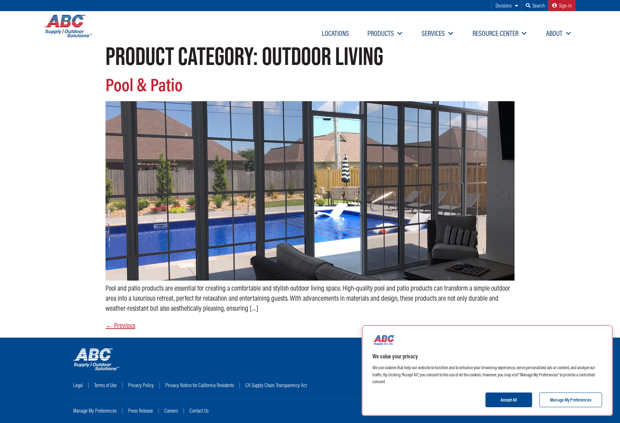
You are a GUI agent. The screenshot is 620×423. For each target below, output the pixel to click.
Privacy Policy (141, 385)
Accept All (509, 399)
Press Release (140, 410)
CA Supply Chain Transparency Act (276, 385)
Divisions (503, 5)
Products (380, 33)
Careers (171, 410)
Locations (335, 33)
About (554, 33)
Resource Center (495, 33)
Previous (120, 325)
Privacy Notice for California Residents (199, 385)
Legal (78, 385)
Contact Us (198, 410)
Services (433, 33)
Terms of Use (105, 385)
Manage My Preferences (95, 410)
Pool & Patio (144, 84)
